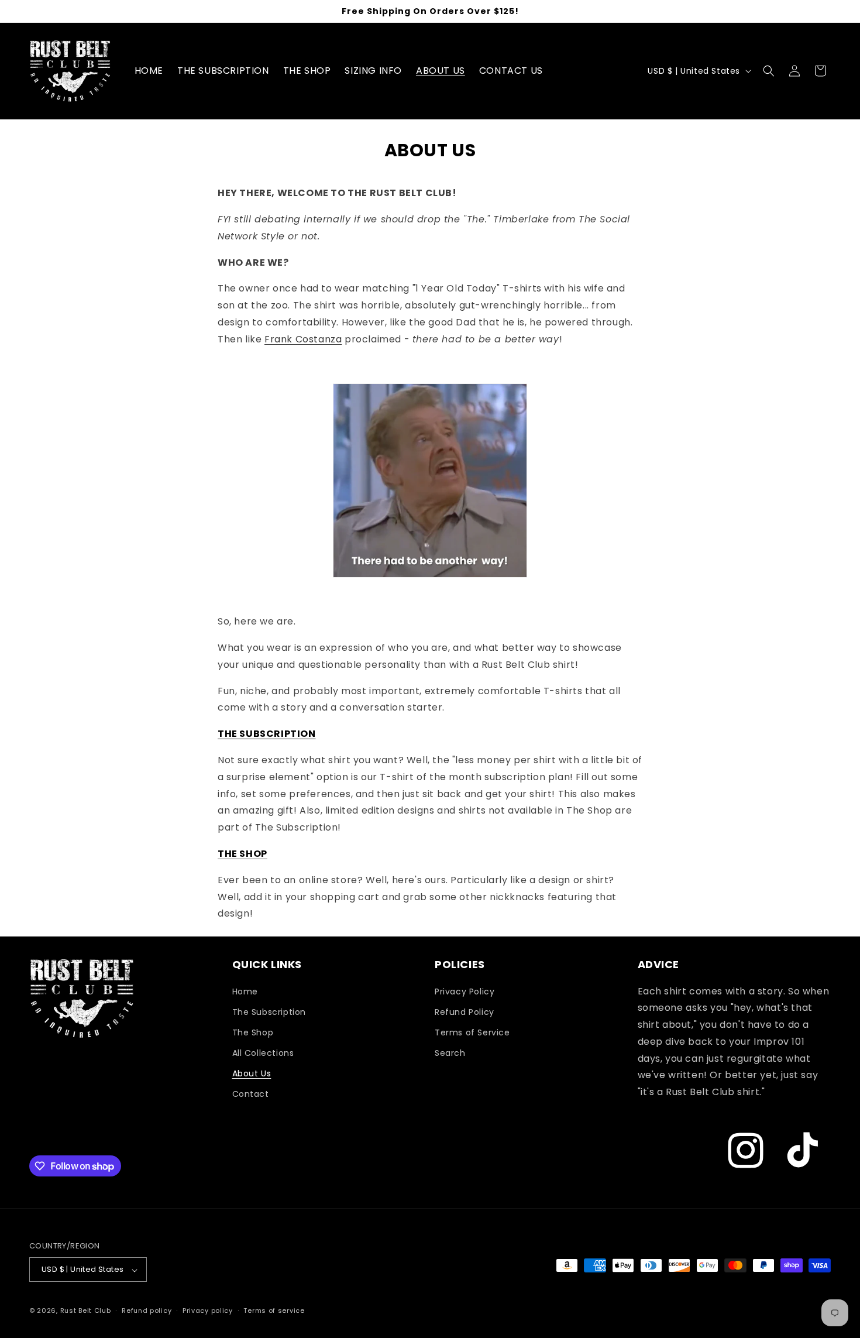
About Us (251, 1073)
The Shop (253, 1032)
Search (450, 1053)
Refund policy (146, 1310)
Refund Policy (464, 1011)
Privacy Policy (464, 991)
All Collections (263, 1053)
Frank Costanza (303, 338)
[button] (769, 71)
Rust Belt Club (85, 1311)
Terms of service (273, 1310)
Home (245, 991)
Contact (250, 1094)
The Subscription (269, 1011)
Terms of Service (472, 1032)
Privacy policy (208, 1310)
